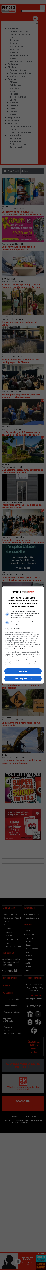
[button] (23, 628)
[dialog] (23, 635)
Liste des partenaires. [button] (19, 648)
